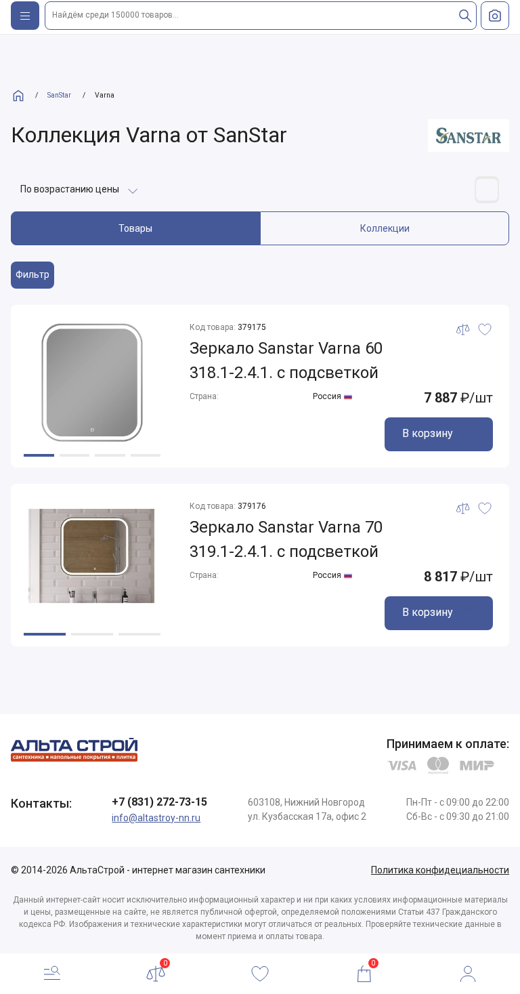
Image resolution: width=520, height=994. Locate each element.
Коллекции (385, 228)
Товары (135, 228)
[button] (39, 455)
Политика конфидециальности (440, 870)
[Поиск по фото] (495, 15)
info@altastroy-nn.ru (156, 817)
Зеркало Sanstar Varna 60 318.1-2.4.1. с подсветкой (286, 360)
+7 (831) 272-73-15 (159, 801)
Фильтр (32, 274)
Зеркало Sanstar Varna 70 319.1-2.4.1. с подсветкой (286, 539)
